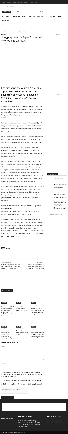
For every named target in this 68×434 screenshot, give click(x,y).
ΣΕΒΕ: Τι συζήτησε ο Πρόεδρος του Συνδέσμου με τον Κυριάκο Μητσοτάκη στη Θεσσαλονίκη (11, 266)
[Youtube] (65, 1)
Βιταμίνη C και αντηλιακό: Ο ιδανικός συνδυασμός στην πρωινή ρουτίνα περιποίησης (35, 266)
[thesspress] (16, 7)
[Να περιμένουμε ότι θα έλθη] (50, 180)
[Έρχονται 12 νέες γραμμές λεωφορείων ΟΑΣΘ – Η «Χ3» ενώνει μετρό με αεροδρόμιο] (50, 186)
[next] (65, 12)
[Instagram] (58, 1)
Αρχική (3, 31)
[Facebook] (54, 1)
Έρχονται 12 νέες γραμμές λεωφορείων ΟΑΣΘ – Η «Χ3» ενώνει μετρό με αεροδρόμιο (60, 187)
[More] (43, 47)
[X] (61, 1)
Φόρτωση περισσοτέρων (56, 214)
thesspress (7, 44)
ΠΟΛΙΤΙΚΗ (13, 31)
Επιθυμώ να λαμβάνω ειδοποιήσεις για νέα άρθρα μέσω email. (22, 384)
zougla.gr (8, 248)
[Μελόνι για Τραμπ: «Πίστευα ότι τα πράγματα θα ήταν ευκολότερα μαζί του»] (22, 299)
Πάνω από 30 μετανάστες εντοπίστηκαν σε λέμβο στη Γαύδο (28, 12)
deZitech (25, 432)
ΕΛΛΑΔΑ (8, 31)
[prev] (62, 12)
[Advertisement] (57, 44)
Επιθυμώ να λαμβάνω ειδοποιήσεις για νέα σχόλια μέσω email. (22, 380)
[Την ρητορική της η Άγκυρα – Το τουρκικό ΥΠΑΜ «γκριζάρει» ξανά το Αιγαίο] (22, 323)
